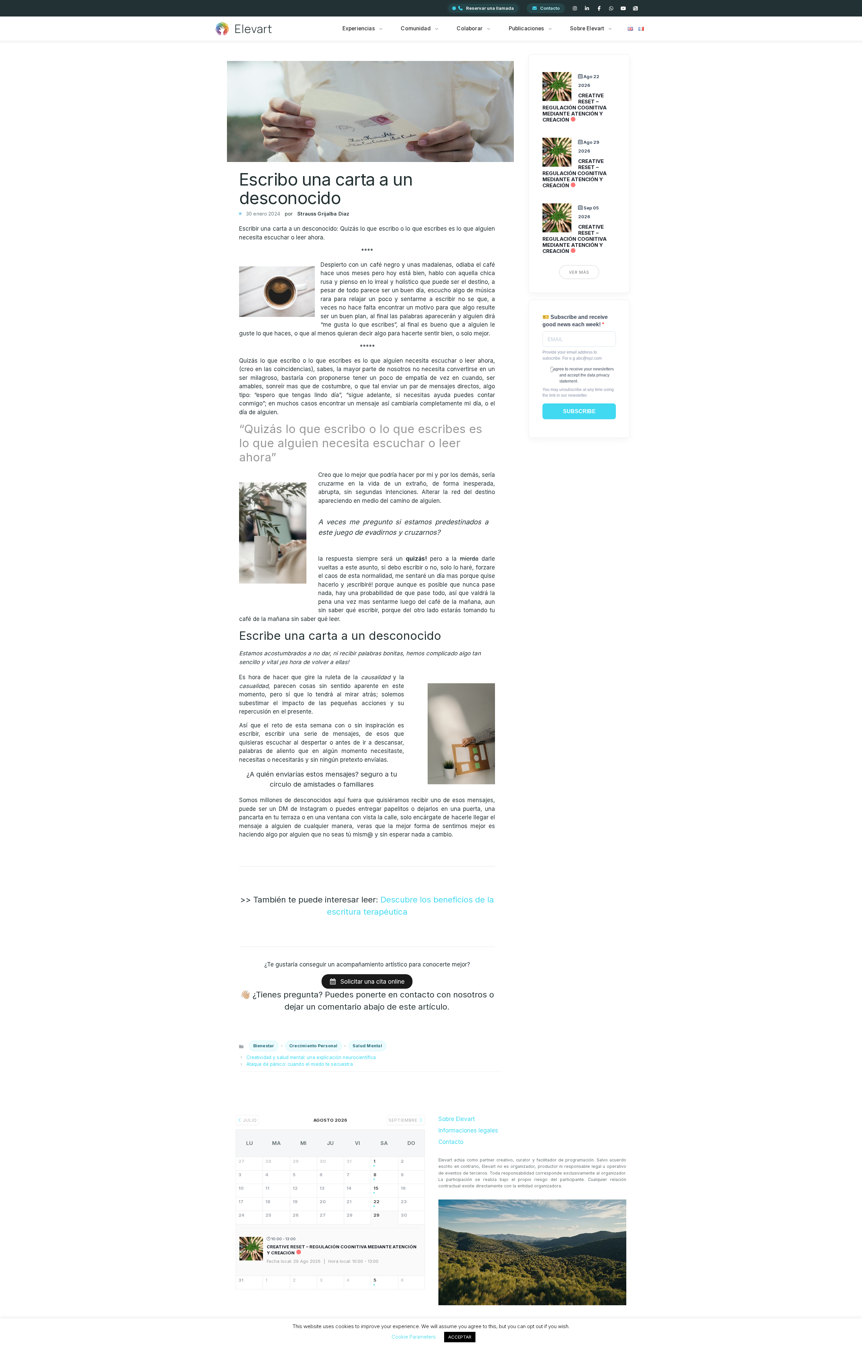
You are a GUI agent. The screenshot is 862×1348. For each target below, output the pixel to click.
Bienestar (263, 1045)
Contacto (550, 8)
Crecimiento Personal (313, 1045)
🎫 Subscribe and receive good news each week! (575, 320)
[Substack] (635, 8)
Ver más (579, 272)
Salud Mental (367, 1045)
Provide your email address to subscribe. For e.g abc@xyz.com (572, 355)
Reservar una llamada (490, 8)
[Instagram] (574, 8)
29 (376, 1215)
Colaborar (469, 28)
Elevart (253, 28)
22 (376, 1201)
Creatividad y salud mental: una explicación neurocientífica (311, 1057)
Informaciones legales (468, 1130)
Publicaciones (526, 28)
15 (375, 1188)
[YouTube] (623, 8)
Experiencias (358, 28)
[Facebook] (599, 8)
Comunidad (415, 28)
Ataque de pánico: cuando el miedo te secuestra (299, 1064)
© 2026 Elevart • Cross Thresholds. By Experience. (431, 1334)
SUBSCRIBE (579, 411)
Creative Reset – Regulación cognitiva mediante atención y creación (574, 107)
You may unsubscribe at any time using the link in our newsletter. (578, 392)
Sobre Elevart (587, 28)
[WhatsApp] (611, 8)
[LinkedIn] (587, 8)
